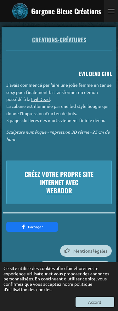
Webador (59, 190)
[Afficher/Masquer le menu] (111, 11)
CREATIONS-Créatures (59, 39)
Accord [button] (94, 302)
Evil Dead (40, 99)
